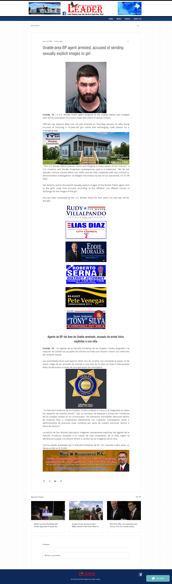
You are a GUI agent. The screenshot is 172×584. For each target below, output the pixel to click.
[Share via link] (61, 481)
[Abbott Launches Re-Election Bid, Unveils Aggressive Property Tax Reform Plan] (48, 510)
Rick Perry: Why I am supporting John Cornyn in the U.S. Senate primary (123, 525)
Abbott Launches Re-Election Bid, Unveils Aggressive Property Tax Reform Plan (46, 525)
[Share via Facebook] (44, 481)
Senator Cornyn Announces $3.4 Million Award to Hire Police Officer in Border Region (85, 525)
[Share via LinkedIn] (55, 481)
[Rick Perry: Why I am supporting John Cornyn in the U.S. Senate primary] (124, 510)
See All (138, 497)
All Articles (35, 25)
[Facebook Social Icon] (64, 13)
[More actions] (127, 41)
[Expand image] (86, 212)
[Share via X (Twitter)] (49, 481)
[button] (138, 26)
